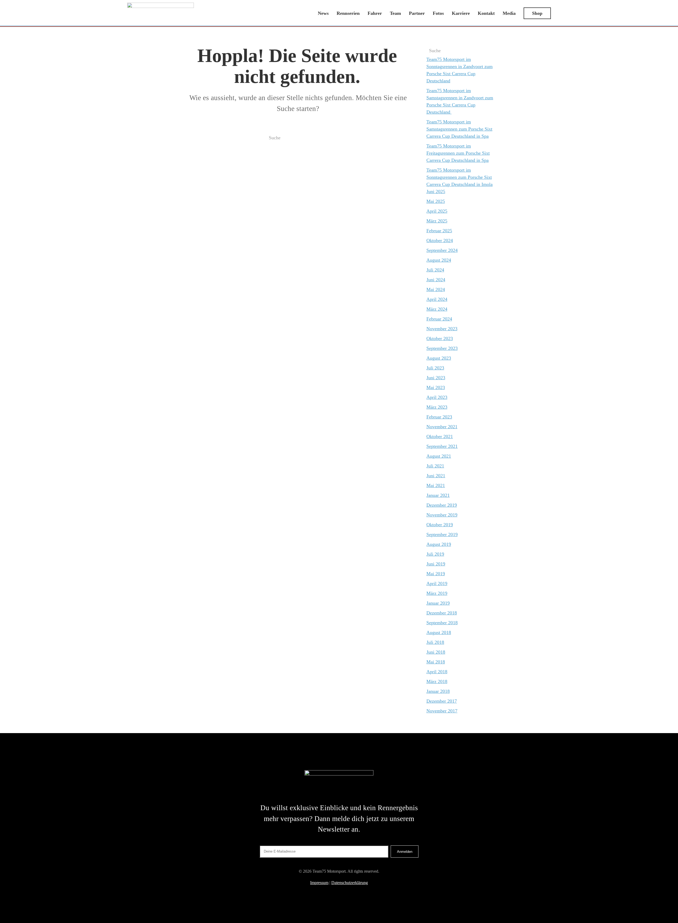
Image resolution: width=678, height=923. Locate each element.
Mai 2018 (435, 662)
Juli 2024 (435, 270)
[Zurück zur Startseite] (160, 13)
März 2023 (436, 407)
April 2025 (436, 211)
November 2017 (441, 711)
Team (395, 13)
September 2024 (442, 250)
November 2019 (441, 515)
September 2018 (442, 622)
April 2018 (436, 671)
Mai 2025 (435, 201)
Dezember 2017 (441, 701)
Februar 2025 (439, 230)
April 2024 (436, 299)
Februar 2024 (439, 319)
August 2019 (438, 544)
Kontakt (486, 13)
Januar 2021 (438, 495)
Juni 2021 (435, 475)
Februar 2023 (439, 417)
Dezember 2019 (441, 505)
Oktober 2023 (439, 338)
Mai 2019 (435, 573)
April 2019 (436, 583)
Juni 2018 (435, 652)
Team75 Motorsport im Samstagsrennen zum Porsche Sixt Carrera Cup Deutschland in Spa (459, 129)
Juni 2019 (435, 564)
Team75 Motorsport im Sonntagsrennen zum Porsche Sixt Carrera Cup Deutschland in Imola (459, 177)
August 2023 (438, 358)
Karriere (461, 13)
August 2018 (438, 632)
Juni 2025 (435, 191)
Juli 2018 (435, 642)
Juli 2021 (435, 466)
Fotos (438, 13)
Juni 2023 (435, 377)
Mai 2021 (435, 485)
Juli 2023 (435, 368)
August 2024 (438, 260)
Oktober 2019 (439, 524)
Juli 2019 (435, 554)
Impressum (319, 882)
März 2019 (436, 593)
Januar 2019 (438, 603)
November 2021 (441, 426)
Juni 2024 (435, 279)
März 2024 (436, 309)
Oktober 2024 (439, 240)
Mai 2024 (435, 289)
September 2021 (442, 446)
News (323, 13)
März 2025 (436, 221)
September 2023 (442, 348)
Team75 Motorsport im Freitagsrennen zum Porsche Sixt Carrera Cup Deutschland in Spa (458, 153)
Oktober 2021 (439, 436)
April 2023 (436, 397)
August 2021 (438, 456)
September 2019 (442, 534)
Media (509, 13)
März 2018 (436, 681)
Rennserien (348, 13)
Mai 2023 (435, 387)
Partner (417, 13)
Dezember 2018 (441, 613)
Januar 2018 (438, 691)
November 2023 (441, 328)
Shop (537, 13)
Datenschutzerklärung (349, 882)
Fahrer (375, 13)
